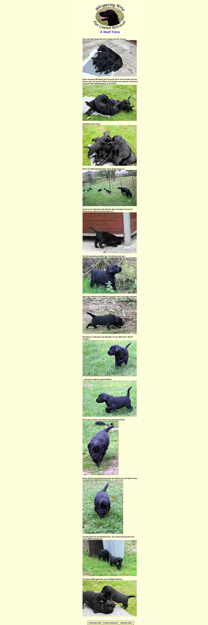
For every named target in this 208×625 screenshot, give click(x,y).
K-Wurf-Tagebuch (110, 623)
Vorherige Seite (95, 623)
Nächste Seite (126, 623)
